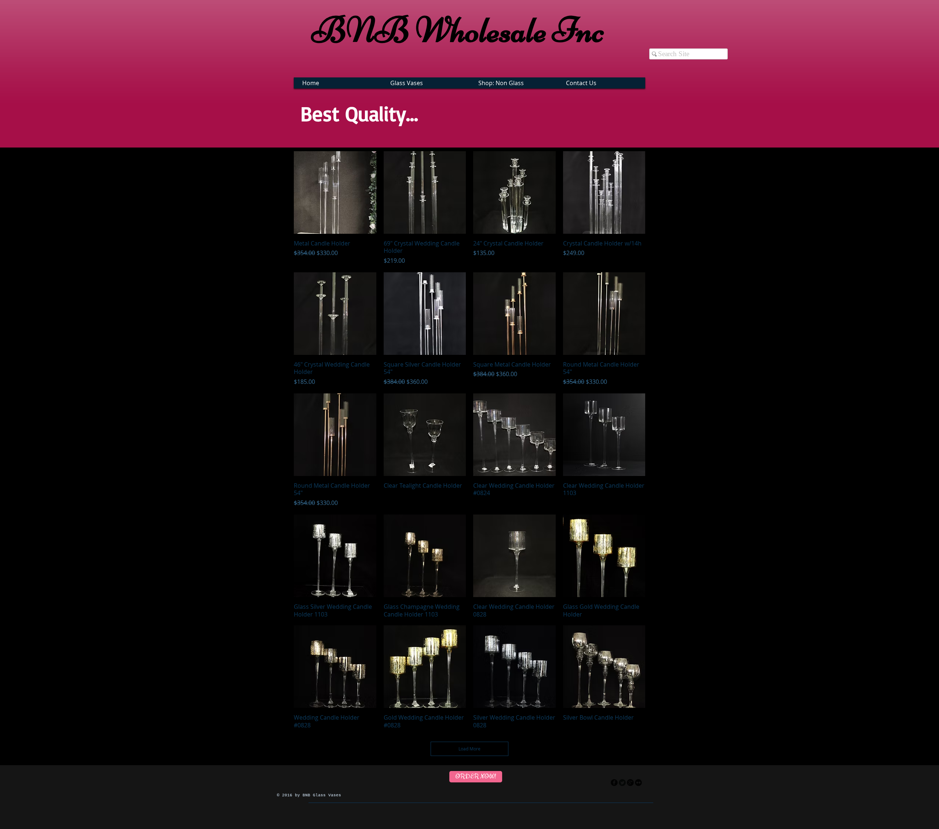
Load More (469, 749)
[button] (427, 83)
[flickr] (638, 782)
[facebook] (614, 782)
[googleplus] (630, 782)
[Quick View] (335, 192)
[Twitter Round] (622, 782)
